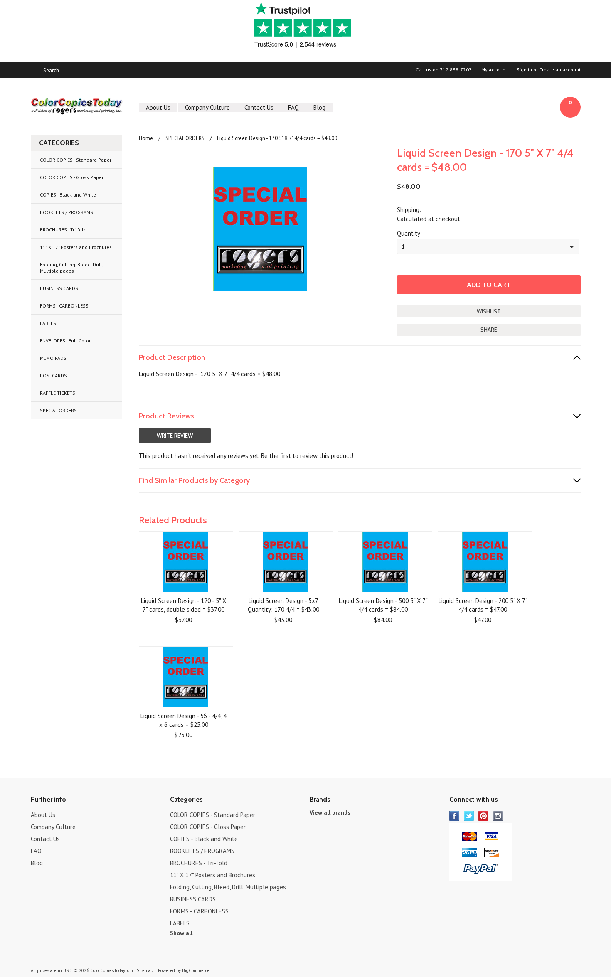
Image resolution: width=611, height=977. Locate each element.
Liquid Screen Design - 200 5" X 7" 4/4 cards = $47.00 (483, 605)
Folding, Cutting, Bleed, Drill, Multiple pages (71, 267)
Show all (181, 933)
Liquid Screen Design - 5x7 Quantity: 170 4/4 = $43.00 (283, 605)
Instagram (498, 816)
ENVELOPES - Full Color (65, 340)
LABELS (48, 323)
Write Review (175, 435)
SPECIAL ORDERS (58, 410)
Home (146, 138)
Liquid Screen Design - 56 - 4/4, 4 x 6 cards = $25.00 (183, 720)
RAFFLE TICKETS (57, 393)
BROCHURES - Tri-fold (63, 229)
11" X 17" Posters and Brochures (76, 247)
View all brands (330, 812)
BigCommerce (195, 970)
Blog (319, 107)
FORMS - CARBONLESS (64, 306)
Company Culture (207, 107)
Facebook (454, 816)
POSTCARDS (53, 375)
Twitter (469, 816)
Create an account (560, 70)
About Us (158, 107)
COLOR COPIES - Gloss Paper (71, 177)
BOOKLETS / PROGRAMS (66, 212)
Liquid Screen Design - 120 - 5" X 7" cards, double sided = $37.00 (183, 605)
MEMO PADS (53, 358)
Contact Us (258, 107)
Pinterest (483, 816)
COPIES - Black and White (68, 195)
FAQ (293, 107)
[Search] (34, 70)
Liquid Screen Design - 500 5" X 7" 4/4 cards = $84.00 (383, 605)
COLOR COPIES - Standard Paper (75, 160)
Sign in (524, 70)
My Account (494, 70)
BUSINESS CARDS (59, 288)
